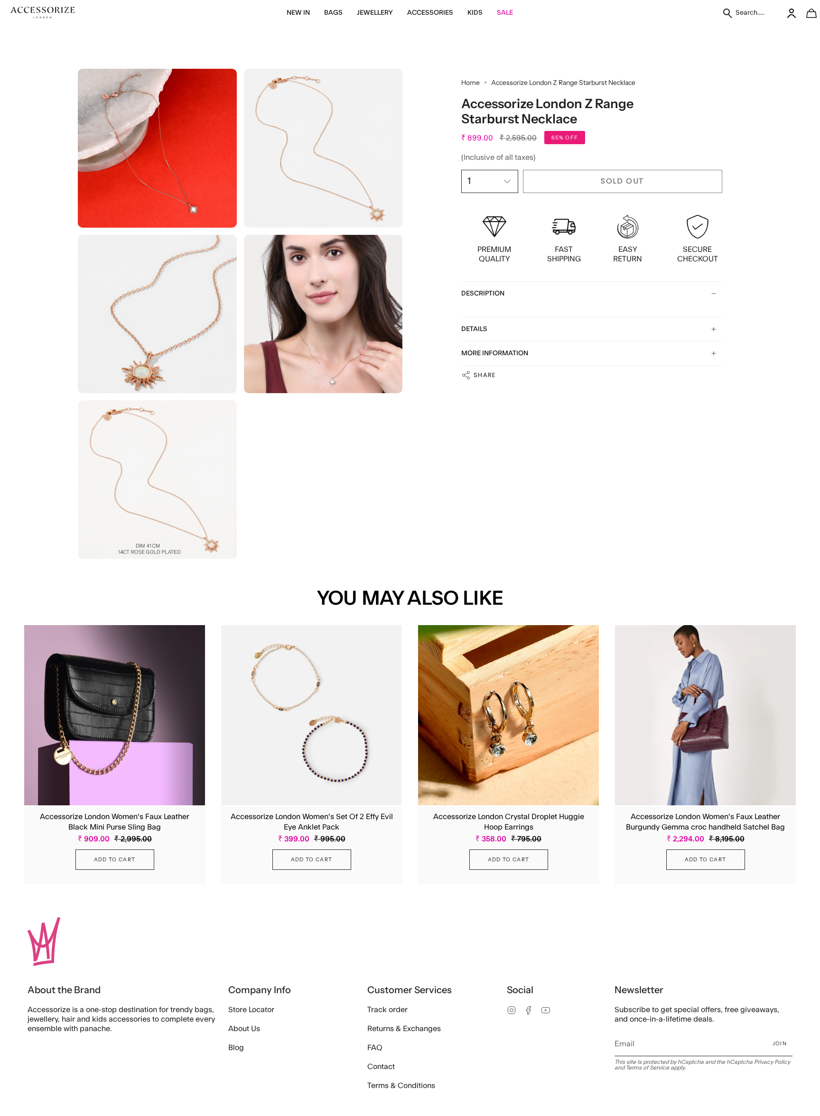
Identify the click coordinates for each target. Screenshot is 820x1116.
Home (470, 82)
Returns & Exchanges (404, 1029)
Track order (387, 1010)
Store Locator (251, 1010)
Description (482, 293)
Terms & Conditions (401, 1085)
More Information (494, 353)
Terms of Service (647, 1067)
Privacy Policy (772, 1062)
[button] (298, 13)
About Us (244, 1029)
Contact (381, 1066)
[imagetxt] (42, 13)
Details (474, 329)
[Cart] (806, 13)
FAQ (374, 1047)
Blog (236, 1047)
